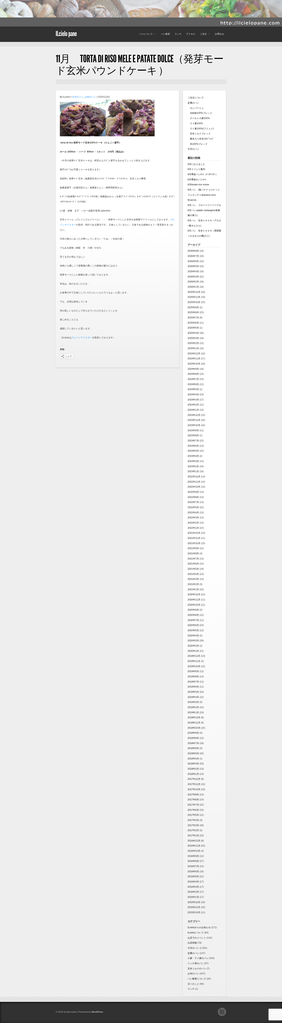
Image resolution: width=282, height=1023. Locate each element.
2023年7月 (193, 440)
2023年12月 (194, 415)
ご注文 (202, 35)
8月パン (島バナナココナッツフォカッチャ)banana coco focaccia (204, 194)
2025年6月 (193, 322)
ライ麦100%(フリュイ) (201, 128)
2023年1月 (193, 471)
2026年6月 (193, 261)
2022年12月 (194, 476)
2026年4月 (193, 271)
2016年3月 (193, 887)
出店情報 (192, 942)
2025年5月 (193, 327)
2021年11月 (194, 538)
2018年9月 (193, 733)
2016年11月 (194, 845)
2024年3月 (193, 399)
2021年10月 (194, 543)
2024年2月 (193, 404)
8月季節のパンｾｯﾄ (197, 179)
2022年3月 (193, 517)
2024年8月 (193, 374)
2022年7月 (193, 502)
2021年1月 (193, 589)
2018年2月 (193, 768)
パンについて (145, 35)
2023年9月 (193, 430)
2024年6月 (193, 384)
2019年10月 (194, 666)
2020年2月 (193, 645)
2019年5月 (193, 692)
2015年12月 (194, 902)
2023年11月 (194, 420)
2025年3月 (193, 338)
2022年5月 (193, 507)
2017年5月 (193, 815)
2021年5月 (193, 569)
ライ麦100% (195, 123)
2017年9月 (193, 794)
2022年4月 (193, 512)
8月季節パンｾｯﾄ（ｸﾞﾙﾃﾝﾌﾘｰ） (203, 174)
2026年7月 (193, 256)
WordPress (97, 1012)
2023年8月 (193, 435)
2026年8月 (193, 251)
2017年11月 (194, 784)
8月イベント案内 (196, 169)
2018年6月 (193, 748)
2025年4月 (193, 333)
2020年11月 (194, 599)
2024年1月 (193, 410)
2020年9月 (193, 609)
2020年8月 (193, 615)
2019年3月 (193, 702)
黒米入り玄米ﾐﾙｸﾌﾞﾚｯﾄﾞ (201, 138)
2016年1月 (193, 897)
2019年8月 (193, 676)
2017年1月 (193, 835)
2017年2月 (193, 830)
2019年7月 (193, 681)
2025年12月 (194, 292)
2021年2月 (193, 584)
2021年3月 (193, 579)
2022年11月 (194, 481)
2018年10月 (194, 728)
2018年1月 (193, 774)
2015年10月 (194, 912)
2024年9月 (193, 369)
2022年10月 (194, 486)
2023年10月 (194, 425)
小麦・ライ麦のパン (198, 958)
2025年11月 (194, 297)
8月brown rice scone (198, 184)
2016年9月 (193, 856)
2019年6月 (193, 686)
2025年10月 (194, 302)
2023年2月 (193, 466)
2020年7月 (193, 620)
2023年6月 (193, 445)
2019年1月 (193, 712)
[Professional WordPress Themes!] (222, 1015)
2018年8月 (193, 738)
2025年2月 (193, 343)
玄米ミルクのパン (197, 968)
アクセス (190, 34)
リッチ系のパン (196, 963)
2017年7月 (193, 804)
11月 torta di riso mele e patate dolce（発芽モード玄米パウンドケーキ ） (139, 65)
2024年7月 (193, 379)
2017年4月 (193, 820)
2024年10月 (194, 363)
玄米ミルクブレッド (199, 133)
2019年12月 (194, 656)
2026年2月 (193, 281)
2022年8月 (193, 497)
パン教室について (197, 978)
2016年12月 (194, 840)
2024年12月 (194, 353)
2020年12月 (194, 594)
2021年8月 (193, 553)
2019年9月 (193, 671)
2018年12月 (194, 717)
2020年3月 (193, 640)
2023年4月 (193, 456)
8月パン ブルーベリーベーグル (204, 205)
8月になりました (196, 164)
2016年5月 (193, 876)
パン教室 (165, 34)
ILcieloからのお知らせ (199, 927)
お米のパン (90, 97)
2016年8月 (193, 861)
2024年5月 (193, 389)
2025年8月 (193, 312)
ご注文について (196, 97)
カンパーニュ (196, 108)
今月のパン (77, 97)
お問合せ (219, 34)
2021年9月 (193, 548)
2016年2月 (193, 892)
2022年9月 (193, 492)
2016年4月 (193, 881)
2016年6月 (193, 871)
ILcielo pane (66, 33)
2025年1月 (193, 348)
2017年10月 (194, 789)
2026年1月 (193, 287)
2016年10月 (194, 851)
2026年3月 (193, 276)
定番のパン (193, 103)
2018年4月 (193, 758)
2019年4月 (193, 697)
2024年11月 (194, 358)
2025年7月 (193, 317)
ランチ (178, 34)
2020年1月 (193, 651)
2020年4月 (193, 635)
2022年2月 (193, 522)
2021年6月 (193, 563)
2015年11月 (194, 907)
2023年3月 (193, 461)
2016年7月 (193, 866)
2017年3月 (193, 825)
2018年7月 (193, 743)
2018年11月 (194, 722)
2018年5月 (193, 753)
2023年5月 (193, 450)
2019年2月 (193, 707)
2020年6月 (193, 625)
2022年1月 (193, 528)
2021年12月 (194, 533)
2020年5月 (193, 630)
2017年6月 (193, 810)
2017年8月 (193, 799)
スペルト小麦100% (199, 118)
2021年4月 (193, 574)
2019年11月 (194, 661)
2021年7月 (193, 558)
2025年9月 (193, 307)
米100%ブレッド (198, 144)
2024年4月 (193, 394)
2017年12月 (194, 779)
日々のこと (193, 984)
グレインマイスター (81, 337)
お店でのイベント (197, 937)
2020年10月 (194, 604)
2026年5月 (193, 266)
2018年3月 (193, 763)
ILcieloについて (196, 932)
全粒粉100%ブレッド (200, 113)
